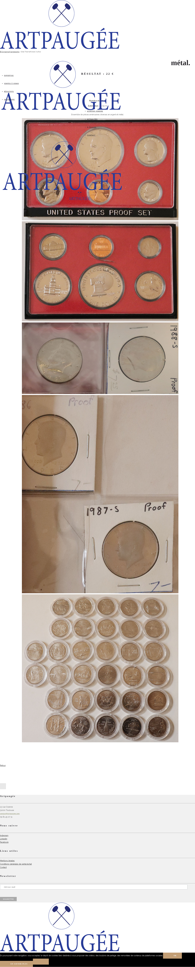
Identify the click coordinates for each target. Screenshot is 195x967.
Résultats (9, 91)
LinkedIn (3, 839)
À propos (91, 127)
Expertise (9, 75)
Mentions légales (7, 861)
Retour (3, 765)
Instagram (4, 835)
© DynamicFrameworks (9, 52)
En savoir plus (19, 964)
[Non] (41, 962)
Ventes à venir (11, 83)
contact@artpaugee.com (10, 814)
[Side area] (59, 48)
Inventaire (9, 99)
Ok (175, 956)
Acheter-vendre (95, 111)
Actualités (92, 119)
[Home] (62, 189)
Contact (91, 135)
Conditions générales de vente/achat (16, 864)
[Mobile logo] (59, 951)
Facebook (4, 842)
